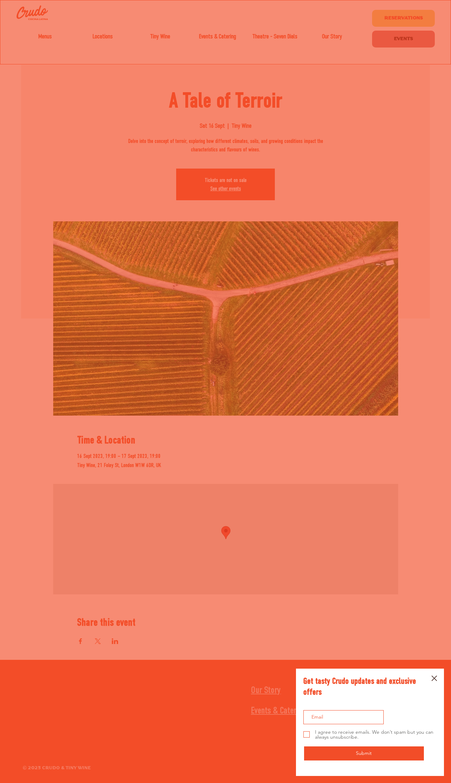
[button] (434, 679)
